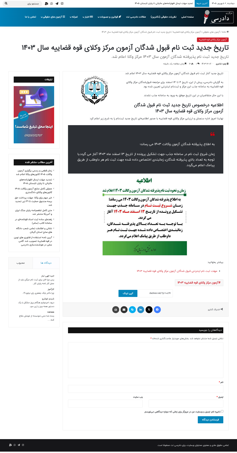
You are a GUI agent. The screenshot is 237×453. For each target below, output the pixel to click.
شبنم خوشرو (48, 298)
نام (221, 382)
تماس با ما (30, 17)
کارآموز (51, 289)
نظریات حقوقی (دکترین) (163, 17)
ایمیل (220, 397)
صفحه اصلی (187, 17)
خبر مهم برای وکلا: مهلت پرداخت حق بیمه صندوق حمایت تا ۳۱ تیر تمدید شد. (33, 201)
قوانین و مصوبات (109, 17)
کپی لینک (128, 293)
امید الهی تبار (47, 276)
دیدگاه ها (46, 263)
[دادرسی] (217, 17)
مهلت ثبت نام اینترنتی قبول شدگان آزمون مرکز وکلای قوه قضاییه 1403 (177, 271)
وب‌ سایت (138, 397)
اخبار (87, 17)
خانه (224, 32)
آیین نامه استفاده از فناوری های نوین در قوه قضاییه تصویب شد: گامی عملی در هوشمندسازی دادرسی (33, 241)
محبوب (20, 263)
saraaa (50, 312)
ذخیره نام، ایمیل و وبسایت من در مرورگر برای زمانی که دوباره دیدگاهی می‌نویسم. (182, 411)
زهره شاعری (221, 63)
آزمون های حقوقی (53, 17)
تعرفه (75, 17)
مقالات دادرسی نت (136, 17)
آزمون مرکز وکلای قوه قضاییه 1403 (198, 283)
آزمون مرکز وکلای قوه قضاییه (187, 32)
